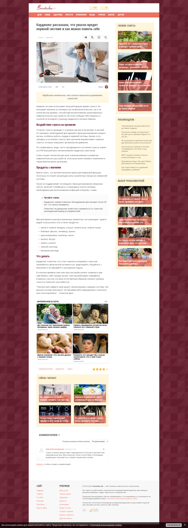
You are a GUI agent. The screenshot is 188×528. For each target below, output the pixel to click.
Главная (40, 490)
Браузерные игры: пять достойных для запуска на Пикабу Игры (136, 162)
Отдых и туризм (66, 511)
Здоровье (64, 497)
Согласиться (174, 525)
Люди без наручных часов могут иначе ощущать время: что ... (133, 221)
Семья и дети (65, 494)
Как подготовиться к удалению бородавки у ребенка (135, 168)
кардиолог (60, 369)
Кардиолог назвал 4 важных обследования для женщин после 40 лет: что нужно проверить (75, 203)
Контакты (41, 504)
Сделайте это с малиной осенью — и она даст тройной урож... (134, 45)
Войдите (40, 464)
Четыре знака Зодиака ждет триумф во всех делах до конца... (55, 419)
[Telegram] (85, 37)
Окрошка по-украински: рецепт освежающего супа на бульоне (89, 398)
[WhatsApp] (99, 37)
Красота (63, 501)
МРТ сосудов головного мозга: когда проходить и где (135, 156)
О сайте (40, 497)
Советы (40, 494)
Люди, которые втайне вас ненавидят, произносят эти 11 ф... (134, 66)
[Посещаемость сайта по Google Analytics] (94, 510)
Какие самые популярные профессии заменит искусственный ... (135, 85)
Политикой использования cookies (106, 525)
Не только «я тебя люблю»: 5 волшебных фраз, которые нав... (133, 242)
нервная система (45, 369)
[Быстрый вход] (151, 8)
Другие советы (66, 518)
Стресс (69, 369)
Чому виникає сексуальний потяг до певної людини (134, 107)
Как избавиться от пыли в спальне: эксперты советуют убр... (55, 398)
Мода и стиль (65, 508)
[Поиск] (144, 8)
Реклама (40, 501)
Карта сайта (42, 508)
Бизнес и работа (67, 515)
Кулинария (64, 504)
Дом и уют (64, 490)
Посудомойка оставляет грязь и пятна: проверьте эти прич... (89, 419)
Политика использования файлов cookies (122, 499)
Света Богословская (55, 449)
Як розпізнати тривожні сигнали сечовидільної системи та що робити (135, 149)
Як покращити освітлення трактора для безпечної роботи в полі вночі (137, 141)
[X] (92, 37)
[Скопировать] (106, 37)
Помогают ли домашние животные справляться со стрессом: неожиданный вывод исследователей (73, 209)
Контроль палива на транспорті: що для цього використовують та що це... (136, 134)
